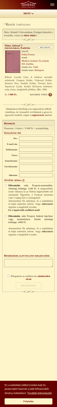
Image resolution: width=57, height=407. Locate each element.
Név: (15, 138)
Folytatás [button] (28, 401)
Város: (15, 155)
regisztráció (38, 115)
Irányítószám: (11, 161)
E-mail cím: (12, 144)
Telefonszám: (12, 149)
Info (23, 180)
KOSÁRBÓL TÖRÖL (39, 94)
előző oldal (29, 35)
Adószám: (13, 175)
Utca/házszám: (11, 166)
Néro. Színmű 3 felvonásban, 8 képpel (17, 47)
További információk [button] (39, 393)
